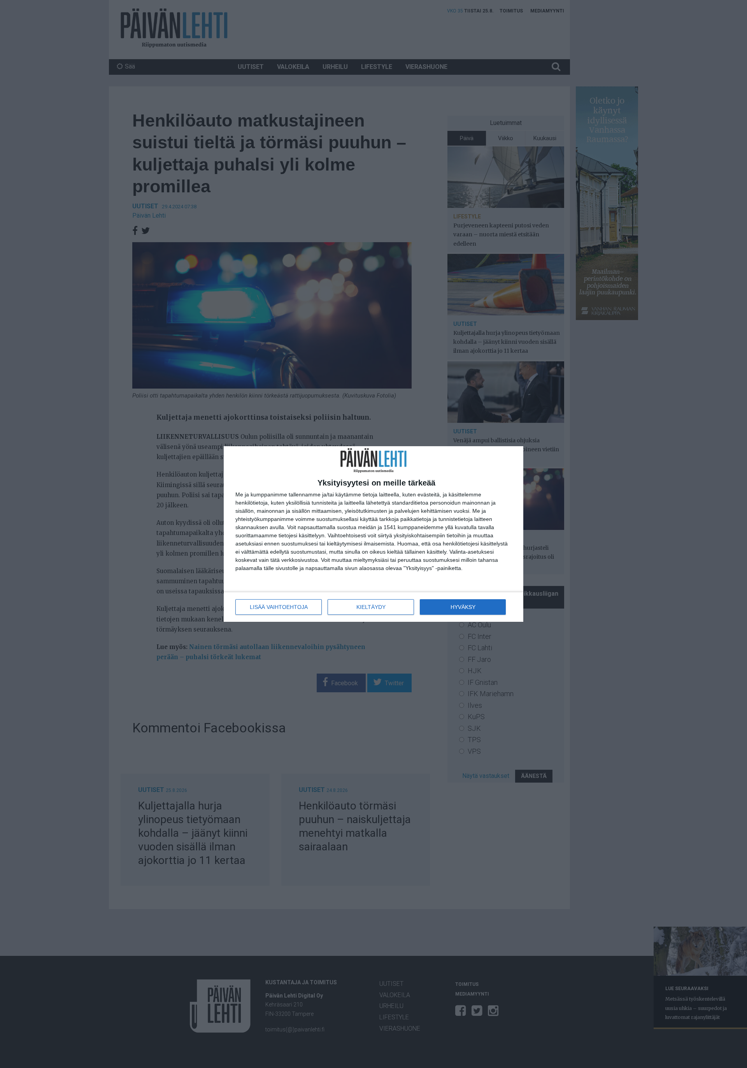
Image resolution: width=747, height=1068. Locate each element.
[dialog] (373, 534)
